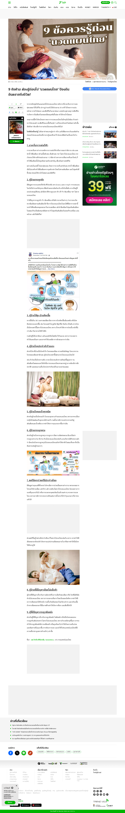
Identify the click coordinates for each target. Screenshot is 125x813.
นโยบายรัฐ (13, 777)
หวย (51, 777)
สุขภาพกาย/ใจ (76, 751)
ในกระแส (12, 774)
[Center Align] (16, 785)
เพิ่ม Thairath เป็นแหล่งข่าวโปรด (101, 88)
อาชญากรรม (86, 147)
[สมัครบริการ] (100, 184)
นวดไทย (69, 751)
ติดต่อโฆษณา (36, 793)
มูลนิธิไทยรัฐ (37, 791)
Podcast (40, 781)
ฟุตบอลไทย (80, 772)
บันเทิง (52, 774)
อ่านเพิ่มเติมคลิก (8, 795)
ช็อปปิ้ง (95, 770)
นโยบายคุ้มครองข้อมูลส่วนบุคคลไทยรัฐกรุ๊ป (76, 791)
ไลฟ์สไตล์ (88, 82)
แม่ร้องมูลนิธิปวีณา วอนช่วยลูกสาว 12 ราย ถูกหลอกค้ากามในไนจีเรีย (30, 735)
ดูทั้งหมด (111, 127)
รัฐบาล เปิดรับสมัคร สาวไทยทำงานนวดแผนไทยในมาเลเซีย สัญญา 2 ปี (31, 725)
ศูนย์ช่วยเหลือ (60, 791)
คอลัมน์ (40, 774)
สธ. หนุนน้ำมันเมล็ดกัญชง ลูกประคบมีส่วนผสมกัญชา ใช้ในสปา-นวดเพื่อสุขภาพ (33, 738)
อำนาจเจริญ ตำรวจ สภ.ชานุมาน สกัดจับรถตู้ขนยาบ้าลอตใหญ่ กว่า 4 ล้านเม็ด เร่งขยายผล (92, 143)
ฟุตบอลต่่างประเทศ (70, 772)
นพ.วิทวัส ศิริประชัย (38, 639)
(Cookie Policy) (7, 798)
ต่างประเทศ (85, 136)
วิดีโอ (51, 779)
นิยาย (39, 779)
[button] (9, 112)
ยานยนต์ (25, 779)
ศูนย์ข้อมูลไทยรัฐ (46, 791)
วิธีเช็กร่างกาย (50, 751)
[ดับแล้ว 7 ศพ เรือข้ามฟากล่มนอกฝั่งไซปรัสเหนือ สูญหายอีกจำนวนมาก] (110, 134)
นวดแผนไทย (41, 751)
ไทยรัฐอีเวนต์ (97, 772)
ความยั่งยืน (26, 781)
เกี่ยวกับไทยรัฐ (29, 791)
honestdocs (50, 639)
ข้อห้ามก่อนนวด (60, 751)
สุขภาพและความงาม (99, 82)
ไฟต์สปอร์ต (80, 774)
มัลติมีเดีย (40, 783)
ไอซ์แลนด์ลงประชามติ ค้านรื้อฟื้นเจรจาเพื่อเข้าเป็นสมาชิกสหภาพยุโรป (91, 154)
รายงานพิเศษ (41, 772)
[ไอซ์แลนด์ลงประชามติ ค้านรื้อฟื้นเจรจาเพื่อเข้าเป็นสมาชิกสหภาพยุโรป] (110, 154)
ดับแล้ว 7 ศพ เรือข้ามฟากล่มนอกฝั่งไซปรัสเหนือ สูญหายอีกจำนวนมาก (92, 133)
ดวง (39, 777)
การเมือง (25, 774)
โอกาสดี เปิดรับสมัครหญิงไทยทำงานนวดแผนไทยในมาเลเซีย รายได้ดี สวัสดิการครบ (34, 728)
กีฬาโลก (67, 777)
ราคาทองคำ (13, 781)
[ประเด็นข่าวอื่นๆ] (22, 118)
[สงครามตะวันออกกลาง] (16, 127)
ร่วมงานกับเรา (19, 791)
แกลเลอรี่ (67, 779)
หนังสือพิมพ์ (53, 772)
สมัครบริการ (105, 2)
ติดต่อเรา (28, 793)
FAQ (54, 791)
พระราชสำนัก (13, 772)
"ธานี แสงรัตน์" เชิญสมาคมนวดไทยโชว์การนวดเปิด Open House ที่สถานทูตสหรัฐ (34, 732)
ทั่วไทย (24, 772)
